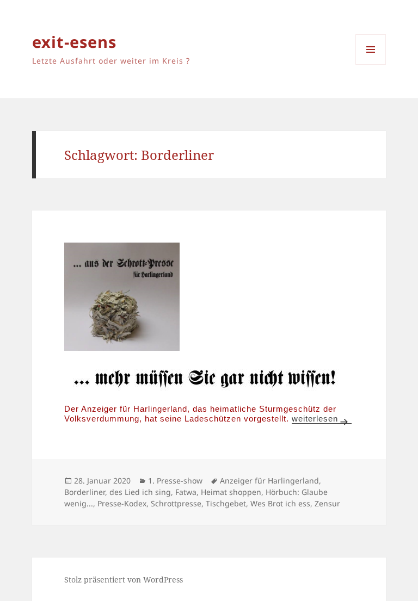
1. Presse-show (175, 480)
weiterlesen (322, 418)
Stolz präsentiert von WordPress (123, 579)
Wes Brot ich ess (280, 503)
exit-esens (74, 41)
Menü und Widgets (371, 64)
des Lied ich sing (140, 492)
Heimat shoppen (231, 492)
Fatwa (185, 492)
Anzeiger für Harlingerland (269, 480)
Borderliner (84, 492)
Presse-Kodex (121, 503)
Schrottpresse (176, 503)
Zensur (327, 503)
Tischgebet (226, 503)
